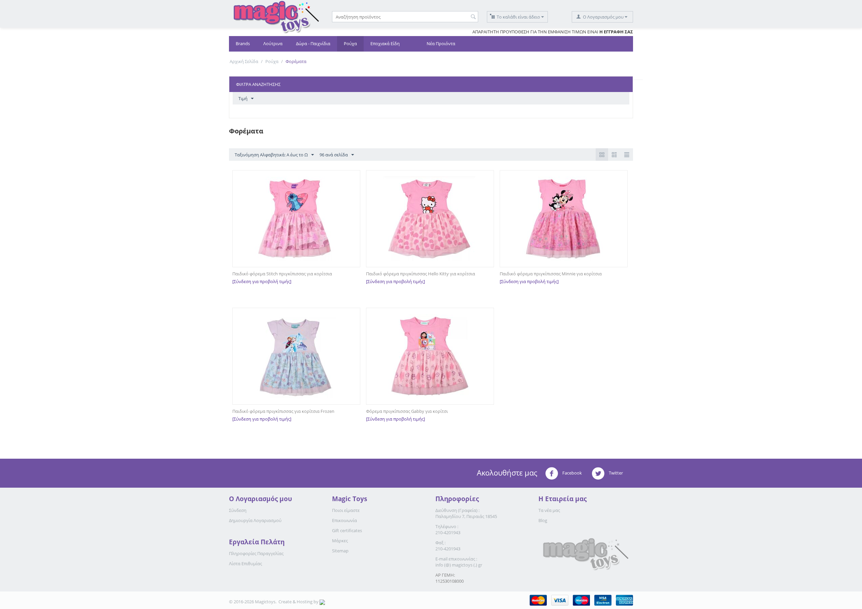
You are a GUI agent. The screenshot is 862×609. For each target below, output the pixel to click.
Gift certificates (347, 530)
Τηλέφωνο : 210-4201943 (447, 529)
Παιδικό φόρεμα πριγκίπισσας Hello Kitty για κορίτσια (420, 274)
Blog (542, 520)
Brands (243, 43)
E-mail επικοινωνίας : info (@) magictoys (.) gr (458, 562)
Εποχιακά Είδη (385, 43)
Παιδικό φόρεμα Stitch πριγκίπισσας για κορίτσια (282, 274)
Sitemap (340, 551)
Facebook (571, 473)
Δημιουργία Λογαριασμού (255, 520)
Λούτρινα (273, 43)
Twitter (615, 473)
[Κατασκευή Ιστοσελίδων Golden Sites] (322, 602)
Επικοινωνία (344, 520)
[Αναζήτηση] (473, 17)
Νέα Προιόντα (441, 43)
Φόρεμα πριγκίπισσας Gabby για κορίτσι (407, 411)
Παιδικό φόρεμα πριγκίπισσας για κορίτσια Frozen (283, 411)
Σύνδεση (237, 510)
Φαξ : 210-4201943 (447, 546)
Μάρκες (340, 541)
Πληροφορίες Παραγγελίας (256, 553)
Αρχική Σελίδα (244, 61)
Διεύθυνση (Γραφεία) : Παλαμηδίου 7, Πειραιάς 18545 (466, 513)
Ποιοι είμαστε (346, 510)
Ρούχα (350, 43)
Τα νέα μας (549, 510)
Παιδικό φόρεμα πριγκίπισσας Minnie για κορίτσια (551, 274)
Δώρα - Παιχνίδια (313, 43)
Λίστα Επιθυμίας (245, 563)
